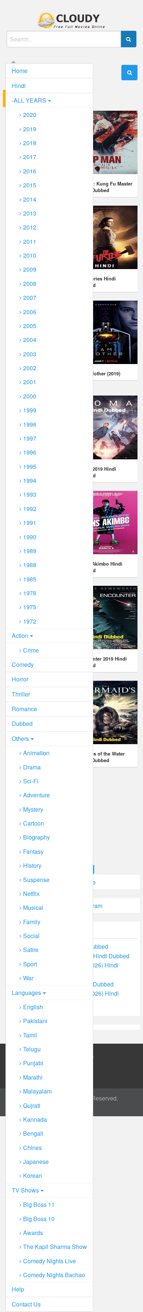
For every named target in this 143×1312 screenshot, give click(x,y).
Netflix (31, 893)
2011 (29, 241)
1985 (29, 579)
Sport (30, 964)
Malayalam (37, 1091)
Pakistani (35, 1021)
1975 (29, 607)
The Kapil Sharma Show (55, 1246)
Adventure (36, 795)
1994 (29, 480)
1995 (29, 466)
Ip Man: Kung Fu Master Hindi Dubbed (105, 187)
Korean (32, 1175)
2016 (29, 171)
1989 (29, 551)
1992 (29, 508)
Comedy (23, 664)
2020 (29, 114)
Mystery (33, 809)
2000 (29, 396)
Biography (36, 837)
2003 (29, 354)
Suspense (36, 879)
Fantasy (33, 851)
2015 (29, 185)
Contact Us (26, 1304)
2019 (29, 129)
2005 (29, 325)
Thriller (21, 694)
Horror (20, 679)
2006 (29, 312)
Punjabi (33, 1063)
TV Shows (25, 1190)
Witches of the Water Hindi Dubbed (101, 757)
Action (20, 635)
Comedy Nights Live (49, 1261)
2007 (29, 297)
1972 (29, 621)
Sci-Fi (30, 781)
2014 (29, 199)
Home (19, 70)
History (32, 865)
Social (31, 935)
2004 (29, 339)
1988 (29, 565)
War (28, 978)
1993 (29, 494)
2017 (29, 156)
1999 (29, 410)
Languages (26, 992)
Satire (30, 949)
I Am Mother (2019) (99, 373)
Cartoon (33, 823)
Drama (32, 767)
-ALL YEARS (29, 100)
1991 (29, 522)
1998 (29, 424)
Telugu (32, 1049)
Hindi (19, 85)
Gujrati (31, 1105)
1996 (29, 452)
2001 (29, 382)
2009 (29, 269)
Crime (31, 650)
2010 (29, 255)
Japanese (36, 1161)
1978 (29, 593)
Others (20, 738)
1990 (29, 537)
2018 (29, 143)
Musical (33, 907)
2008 (29, 283)
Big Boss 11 (39, 1204)
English (33, 1007)
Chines (32, 1147)
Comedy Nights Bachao (54, 1275)
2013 (29, 213)
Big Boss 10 (39, 1218)
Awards (33, 1232)
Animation (36, 753)
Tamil (30, 1035)
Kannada (35, 1119)
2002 (29, 368)
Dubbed (22, 723)
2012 (29, 227)
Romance (24, 709)
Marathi (33, 1077)
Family (31, 922)
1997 (29, 438)
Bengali (33, 1133)
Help (18, 1289)
